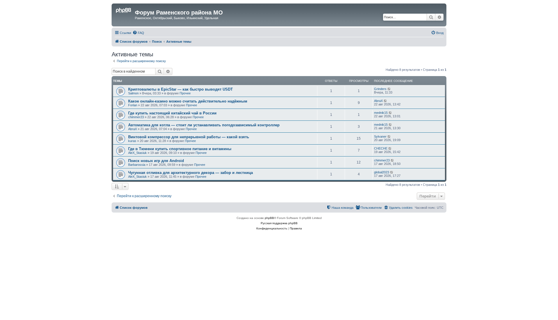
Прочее (185, 93)
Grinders (380, 89)
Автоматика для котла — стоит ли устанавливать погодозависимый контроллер (204, 125)
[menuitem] (138, 32)
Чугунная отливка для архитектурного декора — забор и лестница (190, 172)
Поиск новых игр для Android (156, 161)
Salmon (133, 93)
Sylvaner (380, 136)
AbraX (378, 101)
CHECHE (380, 148)
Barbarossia (136, 164)
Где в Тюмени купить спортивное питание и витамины (179, 149)
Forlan (132, 105)
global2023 (381, 172)
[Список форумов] (124, 14)
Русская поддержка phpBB (279, 223)
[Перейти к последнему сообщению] (389, 89)
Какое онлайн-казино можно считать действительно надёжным (187, 101)
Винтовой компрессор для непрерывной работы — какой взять (188, 137)
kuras (132, 141)
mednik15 (381, 112)
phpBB (269, 218)
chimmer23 (136, 117)
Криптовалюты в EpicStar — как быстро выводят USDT (180, 89)
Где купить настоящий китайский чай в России (172, 113)
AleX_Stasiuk (137, 152)
